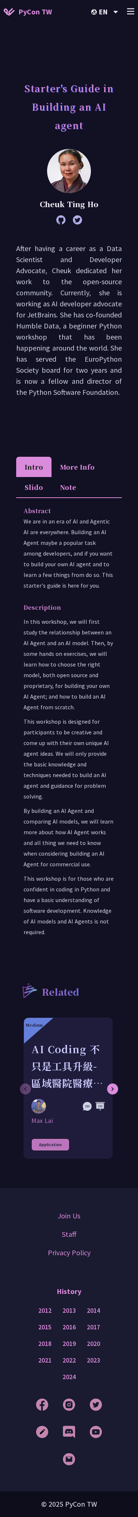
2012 (45, 1311)
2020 (93, 1344)
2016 (69, 1327)
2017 (93, 1327)
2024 (69, 1377)
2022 (69, 1360)
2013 (69, 1311)
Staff (69, 1234)
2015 (45, 1327)
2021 (45, 1360)
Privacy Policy (69, 1252)
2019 (69, 1344)
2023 (93, 1360)
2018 (45, 1344)
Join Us (69, 1215)
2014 (93, 1311)
